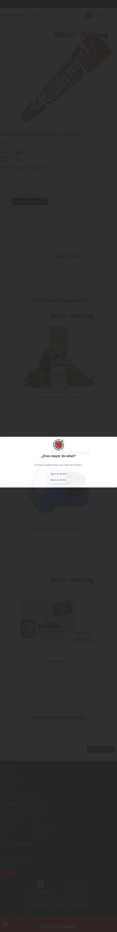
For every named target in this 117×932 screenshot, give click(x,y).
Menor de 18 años (58, 480)
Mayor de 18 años (58, 474)
